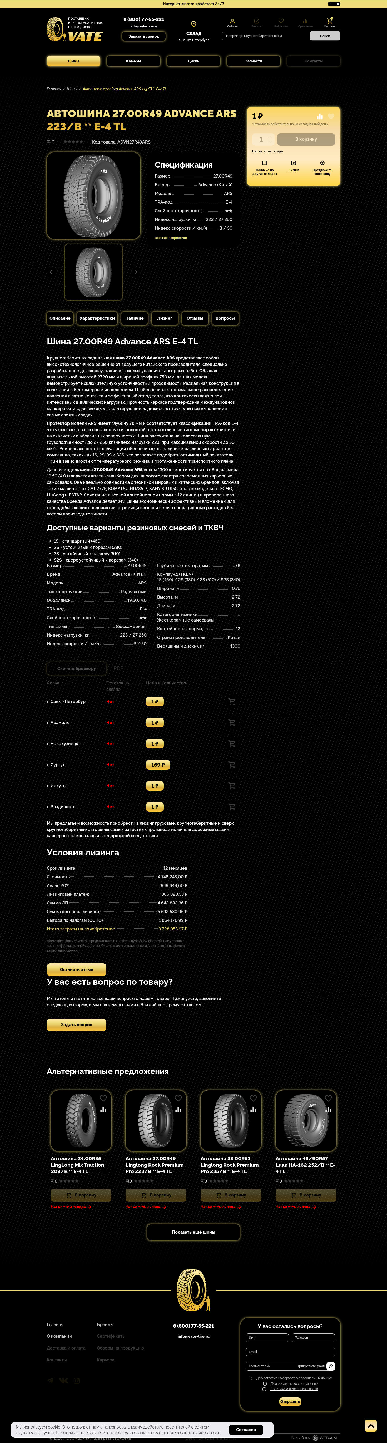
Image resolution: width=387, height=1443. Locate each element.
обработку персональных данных (307, 1378)
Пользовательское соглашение (294, 1384)
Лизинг (164, 318)
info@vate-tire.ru (144, 26)
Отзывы (195, 318)
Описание (60, 318)
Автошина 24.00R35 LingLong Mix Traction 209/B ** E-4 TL (77, 1164)
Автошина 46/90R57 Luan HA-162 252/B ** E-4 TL (305, 1164)
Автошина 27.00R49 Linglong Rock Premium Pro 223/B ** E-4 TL (155, 1164)
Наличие (134, 318)
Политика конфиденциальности (294, 1389)
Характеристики (97, 318)
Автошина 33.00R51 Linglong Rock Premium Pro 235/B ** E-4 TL (230, 1164)
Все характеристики (171, 238)
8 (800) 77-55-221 (143, 19)
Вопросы (225, 318)
